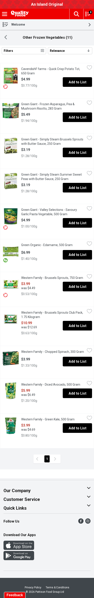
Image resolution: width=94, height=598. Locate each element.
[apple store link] (18, 549)
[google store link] (18, 559)
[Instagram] (88, 522)
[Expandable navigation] (4, 13)
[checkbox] (89, 68)
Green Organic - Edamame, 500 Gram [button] (53, 245)
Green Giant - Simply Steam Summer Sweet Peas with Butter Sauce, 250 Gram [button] (53, 177)
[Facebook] (81, 522)
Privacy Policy (33, 587)
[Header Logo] (19, 14)
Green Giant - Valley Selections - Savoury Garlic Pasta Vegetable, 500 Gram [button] (53, 212)
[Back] (5, 37)
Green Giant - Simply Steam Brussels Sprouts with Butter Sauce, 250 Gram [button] (53, 141)
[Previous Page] (38, 458)
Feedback (15, 595)
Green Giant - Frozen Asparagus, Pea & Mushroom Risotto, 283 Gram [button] (53, 106)
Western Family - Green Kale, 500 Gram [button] (53, 419)
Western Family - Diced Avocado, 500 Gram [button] (53, 384)
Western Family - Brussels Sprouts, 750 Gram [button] (53, 278)
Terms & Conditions (57, 587)
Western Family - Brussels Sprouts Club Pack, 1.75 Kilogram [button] (52, 315)
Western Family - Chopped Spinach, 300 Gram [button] (53, 351)
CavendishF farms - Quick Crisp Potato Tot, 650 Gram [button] (50, 71)
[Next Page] (56, 458)
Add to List (77, 82)
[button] (76, 14)
